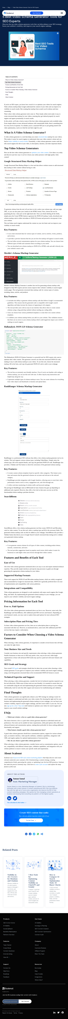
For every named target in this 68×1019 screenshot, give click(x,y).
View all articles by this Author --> (16, 802)
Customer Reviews (40, 948)
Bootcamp (38, 968)
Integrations (38, 977)
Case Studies (39, 974)
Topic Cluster (7, 945)
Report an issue (7, 1013)
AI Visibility (6, 926)
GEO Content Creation (42, 929)
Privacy (20, 1013)
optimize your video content (40, 152)
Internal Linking (7, 954)
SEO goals (15, 668)
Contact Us (6, 968)
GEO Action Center (9, 923)
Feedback (6, 977)
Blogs (9, 7)
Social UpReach (8, 929)
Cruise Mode (7, 948)
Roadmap (6, 974)
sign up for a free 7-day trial (15, 706)
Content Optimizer (9, 951)
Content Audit (39, 935)
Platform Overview (8, 935)
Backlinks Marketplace (10, 932)
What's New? (39, 980)
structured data (43, 137)
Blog (36, 971)
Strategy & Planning (41, 926)
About (37, 945)
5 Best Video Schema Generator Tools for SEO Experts (26, 7)
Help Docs (6, 971)
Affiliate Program (40, 951)
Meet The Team (39, 954)
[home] (9, 13)
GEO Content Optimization (43, 932)
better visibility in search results (18, 141)
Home (3, 7)
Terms (15, 1013)
